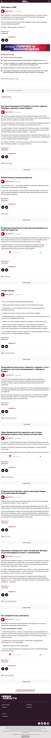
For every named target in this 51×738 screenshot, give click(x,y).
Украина (11, 477)
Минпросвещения (9, 78)
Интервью (4, 707)
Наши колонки (5, 704)
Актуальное (29, 704)
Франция (7, 276)
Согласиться (25, 736)
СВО (6, 477)
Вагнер (7, 601)
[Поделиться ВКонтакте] (3, 40)
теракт (10, 163)
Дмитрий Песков (9, 353)
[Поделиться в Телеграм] (6, 40)
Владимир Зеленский (10, 418)
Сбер (6, 163)
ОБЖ (17, 78)
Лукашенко (13, 601)
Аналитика (29, 707)
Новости (4, 713)
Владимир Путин (9, 675)
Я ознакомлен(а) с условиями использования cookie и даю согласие (26, 734)
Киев (6, 214)
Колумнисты (5, 716)
